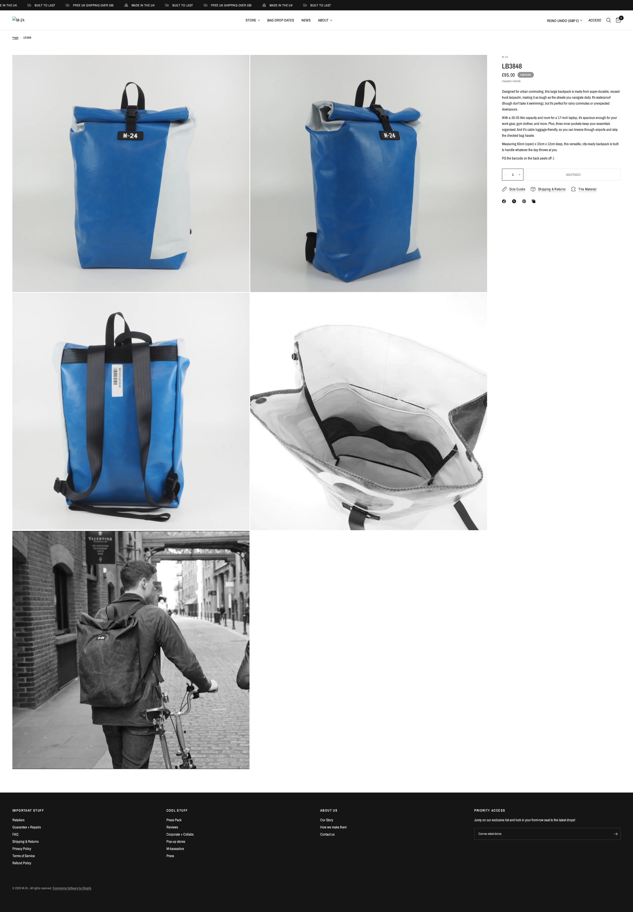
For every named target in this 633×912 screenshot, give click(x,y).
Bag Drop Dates (280, 20)
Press (170, 855)
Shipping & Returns (25, 841)
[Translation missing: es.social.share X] (515, 201)
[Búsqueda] (608, 20)
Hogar (15, 38)
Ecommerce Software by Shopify (72, 888)
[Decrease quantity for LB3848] (506, 174)
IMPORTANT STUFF (28, 810)
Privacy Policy (21, 848)
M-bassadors (175, 848)
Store (251, 20)
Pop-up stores (175, 841)
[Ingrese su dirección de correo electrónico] (616, 834)
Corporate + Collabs (180, 834)
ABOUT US (329, 810)
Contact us (327, 834)
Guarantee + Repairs (26, 827)
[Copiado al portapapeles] (535, 201)
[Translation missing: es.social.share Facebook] (505, 201)
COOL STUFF (177, 810)
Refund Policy (21, 863)
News (306, 20)
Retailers (18, 819)
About (323, 20)
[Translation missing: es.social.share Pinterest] (525, 201)
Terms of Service (23, 855)
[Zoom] (239, 65)
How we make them (333, 827)
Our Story (326, 819)
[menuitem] (253, 20)
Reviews (172, 827)
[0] (617, 20)
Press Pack (173, 819)
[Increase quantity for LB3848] (519, 174)
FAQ (15, 834)
